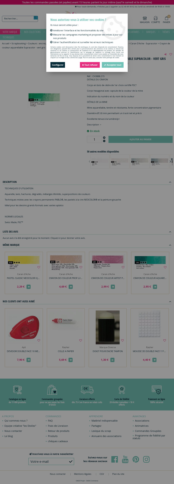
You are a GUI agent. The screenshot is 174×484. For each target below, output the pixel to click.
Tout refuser (91, 64)
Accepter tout (113, 64)
